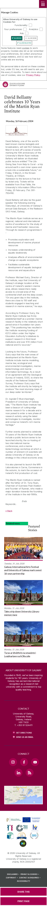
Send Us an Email (24, 737)
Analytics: (33, 29)
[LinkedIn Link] (18, 772)
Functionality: (21, 25)
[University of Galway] (14, 85)
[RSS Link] (29, 772)
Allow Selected (25, 43)
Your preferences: (13, 29)
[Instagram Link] (13, 762)
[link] (23, 820)
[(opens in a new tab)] (23, 822)
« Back (8, 511)
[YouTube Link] (35, 762)
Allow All (18, 38)
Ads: (22, 33)
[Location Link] (23, 802)
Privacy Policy (33, 75)
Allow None (32, 38)
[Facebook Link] (24, 762)
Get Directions (24, 733)
